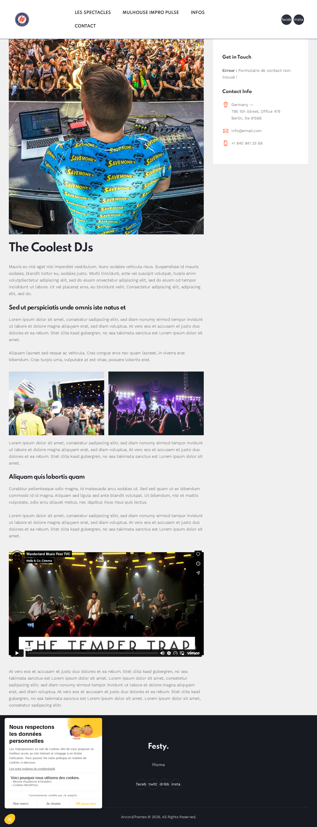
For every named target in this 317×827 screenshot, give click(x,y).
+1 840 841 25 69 (246, 143)
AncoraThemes (134, 817)
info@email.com (246, 130)
